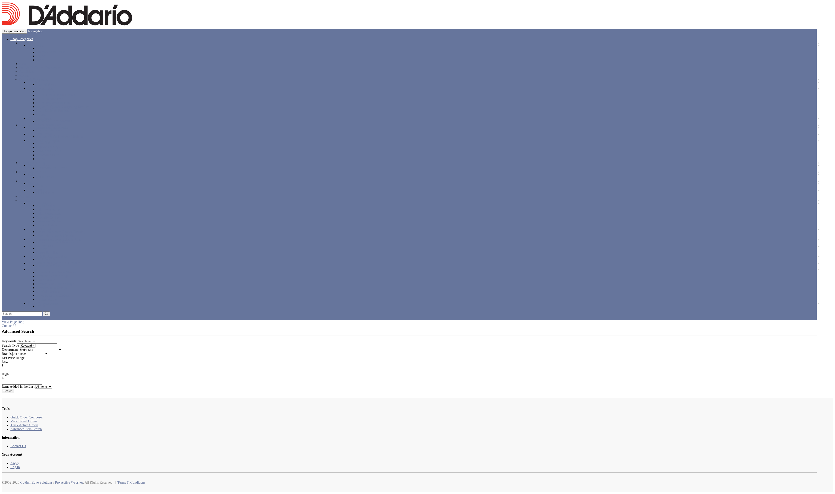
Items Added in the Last (18, 386)
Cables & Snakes (39, 203)
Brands (7, 354)
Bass (22, 64)
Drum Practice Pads (49, 99)
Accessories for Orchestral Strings (59, 136)
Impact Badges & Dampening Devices (62, 107)
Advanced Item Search (26, 429)
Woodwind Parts (47, 155)
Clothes (41, 186)
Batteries (42, 248)
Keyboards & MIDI (32, 172)
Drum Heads (45, 91)
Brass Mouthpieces (49, 130)
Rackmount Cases (48, 265)
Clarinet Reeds (46, 143)
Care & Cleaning (39, 229)
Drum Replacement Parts (53, 103)
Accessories (36, 45)
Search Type (10, 345)
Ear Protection (46, 259)
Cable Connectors (48, 213)
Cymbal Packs (46, 84)
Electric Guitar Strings (51, 288)
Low (5, 362)
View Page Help (13, 322)
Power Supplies (47, 252)
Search (7, 391)
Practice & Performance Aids (47, 256)
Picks (39, 48)
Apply (14, 463)
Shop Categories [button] (21, 39)
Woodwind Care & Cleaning (55, 235)
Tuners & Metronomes (43, 303)
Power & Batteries (40, 246)
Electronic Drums (40, 118)
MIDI (31, 174)
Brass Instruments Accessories (48, 127)
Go (46, 313)
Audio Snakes (45, 205)
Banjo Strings (45, 280)
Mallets (41, 114)
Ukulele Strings (46, 299)
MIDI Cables (45, 177)
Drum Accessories (40, 88)
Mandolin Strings (48, 291)
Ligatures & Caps (48, 147)
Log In (15, 467)
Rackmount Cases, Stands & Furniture (54, 263)
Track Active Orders (24, 425)
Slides (40, 60)
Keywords (9, 341)
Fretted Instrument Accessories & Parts (54, 239)
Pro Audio (26, 196)
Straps (40, 159)
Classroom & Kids (32, 163)
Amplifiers (26, 71)
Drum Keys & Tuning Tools (55, 95)
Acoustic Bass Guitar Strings (56, 272)
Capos (40, 56)
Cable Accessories (48, 209)
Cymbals (34, 82)
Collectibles (36, 190)
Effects (24, 75)
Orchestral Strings (40, 134)
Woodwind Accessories (44, 140)
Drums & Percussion (33, 79)
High (5, 374)
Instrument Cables (48, 221)
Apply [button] (17, 318)
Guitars (24, 43)
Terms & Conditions (131, 482)
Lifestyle (25, 181)
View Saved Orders (23, 421)
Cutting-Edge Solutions (36, 482)
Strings (32, 269)
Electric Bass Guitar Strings (55, 284)
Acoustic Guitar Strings (52, 276)
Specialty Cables (47, 217)
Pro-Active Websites (69, 482)
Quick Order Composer (26, 417)
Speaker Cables (46, 225)
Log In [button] (27, 318)
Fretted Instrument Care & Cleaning (60, 232)
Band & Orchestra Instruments (40, 125)
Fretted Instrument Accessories (57, 242)
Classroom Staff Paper (51, 168)
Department (10, 349)
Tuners (40, 306)
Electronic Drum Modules (54, 121)
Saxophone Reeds (48, 151)
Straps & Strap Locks (50, 52)
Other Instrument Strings (53, 295)
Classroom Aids (38, 165)
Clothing (34, 183)
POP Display (45, 192)
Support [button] (7, 318)
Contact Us (9, 326)
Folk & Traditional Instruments (40, 67)
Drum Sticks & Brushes (52, 110)
